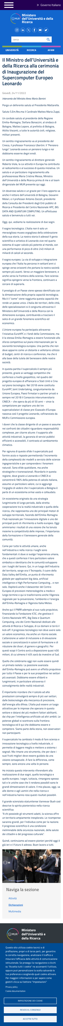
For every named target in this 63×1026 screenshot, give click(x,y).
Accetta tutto (30, 1018)
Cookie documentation (16, 991)
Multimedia (15, 911)
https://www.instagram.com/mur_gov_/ (17, 29)
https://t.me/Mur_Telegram (46, 29)
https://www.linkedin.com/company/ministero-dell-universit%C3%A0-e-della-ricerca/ (23, 29)
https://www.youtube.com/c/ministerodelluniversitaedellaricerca (41, 29)
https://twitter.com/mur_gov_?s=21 (29, 29)
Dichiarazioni (16, 905)
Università (12, 50)
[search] (48, 39)
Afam (51, 50)
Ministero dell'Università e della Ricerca (37, 18)
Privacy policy (12, 986)
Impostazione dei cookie (30, 1000)
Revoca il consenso (30, 1009)
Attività (13, 898)
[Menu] (8, 5)
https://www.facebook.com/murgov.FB (35, 29)
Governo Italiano (51, 5)
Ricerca (31, 50)
